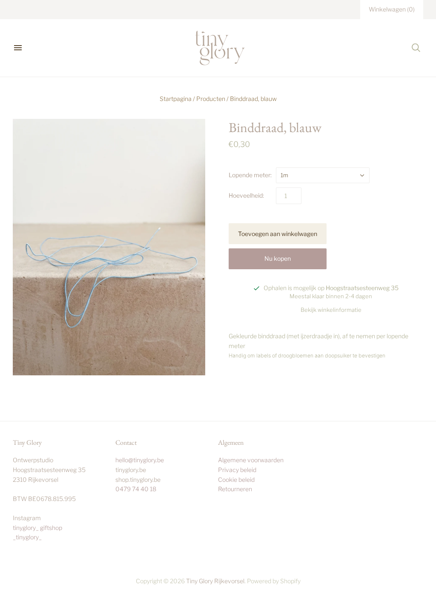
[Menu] (18, 48)
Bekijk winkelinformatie (331, 309)
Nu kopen (277, 258)
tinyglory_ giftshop (37, 527)
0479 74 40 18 (135, 488)
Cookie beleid (236, 479)
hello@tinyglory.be (139, 460)
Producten (210, 98)
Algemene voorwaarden (251, 460)
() (392, 9)
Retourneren (235, 488)
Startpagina (176, 98)
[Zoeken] (416, 47)
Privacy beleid (237, 469)
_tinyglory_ (27, 537)
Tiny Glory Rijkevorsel (215, 581)
